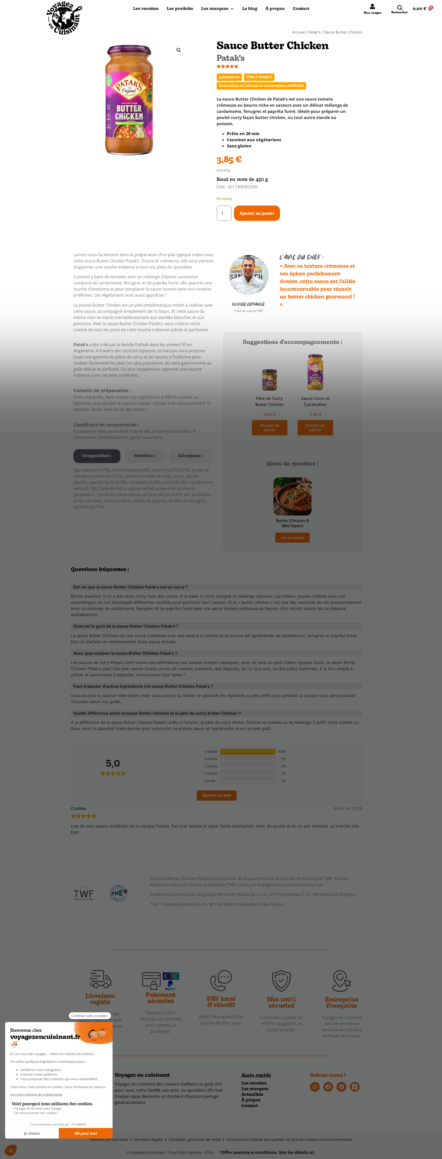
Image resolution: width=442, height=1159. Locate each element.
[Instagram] (315, 1087)
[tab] (96, 456)
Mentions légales (148, 1139)
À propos (275, 9)
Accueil (298, 32)
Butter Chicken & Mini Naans (292, 523)
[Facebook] (328, 1087)
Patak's (314, 32)
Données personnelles (109, 1139)
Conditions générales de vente (195, 1139)
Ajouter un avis (216, 796)
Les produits (180, 9)
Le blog (249, 9)
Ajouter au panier (257, 213)
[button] (178, 50)
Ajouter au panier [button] (269, 427)
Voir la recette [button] (292, 537)
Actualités (252, 1095)
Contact (301, 9)
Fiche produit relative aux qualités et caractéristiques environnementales (289, 1139)
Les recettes (146, 9)
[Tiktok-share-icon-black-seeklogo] (355, 1087)
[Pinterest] (341, 1087)
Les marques (214, 9)
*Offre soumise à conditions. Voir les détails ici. (267, 1152)
